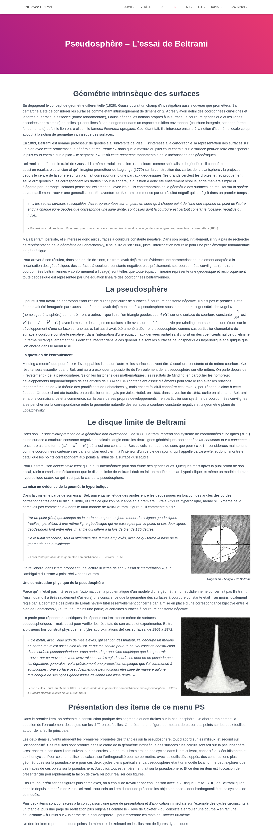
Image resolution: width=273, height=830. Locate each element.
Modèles (146, 7)
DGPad (128, 7)
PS (175, 7)
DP (163, 7)
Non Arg (217, 7)
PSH (187, 7)
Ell (200, 7)
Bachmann (238, 7)
